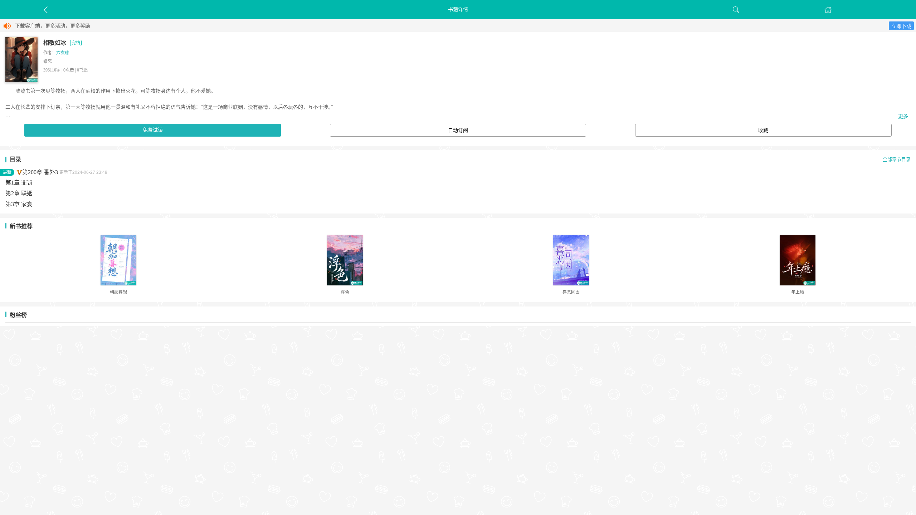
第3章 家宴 (19, 204)
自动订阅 (458, 130)
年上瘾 (797, 292)
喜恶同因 (571, 292)
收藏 (763, 130)
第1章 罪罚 (19, 183)
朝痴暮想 (118, 292)
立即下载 (901, 26)
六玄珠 (62, 52)
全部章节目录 (897, 159)
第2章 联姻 (19, 193)
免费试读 (153, 130)
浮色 (345, 292)
